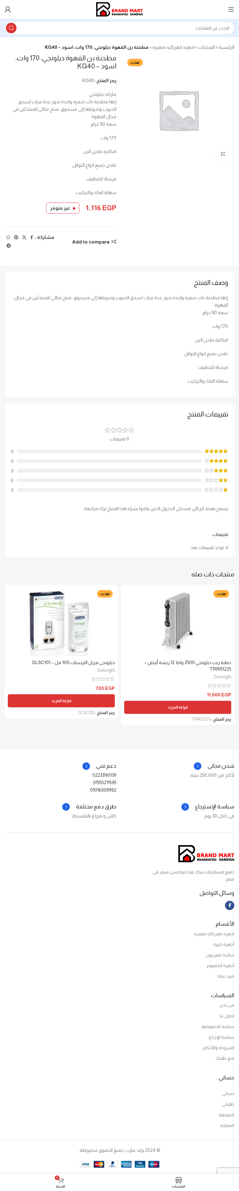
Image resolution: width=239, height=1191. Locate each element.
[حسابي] (8, 9)
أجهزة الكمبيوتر (220, 965)
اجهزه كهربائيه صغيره (173, 47)
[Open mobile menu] (231, 9)
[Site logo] (119, 9)
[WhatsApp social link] (8, 237)
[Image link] (206, 853)
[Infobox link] (99, 766)
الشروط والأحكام (218, 1047)
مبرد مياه (226, 976)
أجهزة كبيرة (223, 944)
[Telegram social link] (9, 246)
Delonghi (222, 676)
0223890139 (104, 775)
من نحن (226, 1005)
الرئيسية (226, 47)
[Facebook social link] (31, 237)
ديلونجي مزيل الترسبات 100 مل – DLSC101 (73, 662)
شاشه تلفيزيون (220, 954)
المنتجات (206, 47)
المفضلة (226, 1114)
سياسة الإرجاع (221, 1037)
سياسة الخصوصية (217, 1026)
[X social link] (24, 237)
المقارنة (227, 1125)
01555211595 (104, 782)
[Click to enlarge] (223, 154)
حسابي (228, 1093)
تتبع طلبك (225, 1058)
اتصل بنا (227, 1015)
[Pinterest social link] (16, 237)
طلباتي (228, 1104)
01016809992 (103, 790)
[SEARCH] (11, 28)
